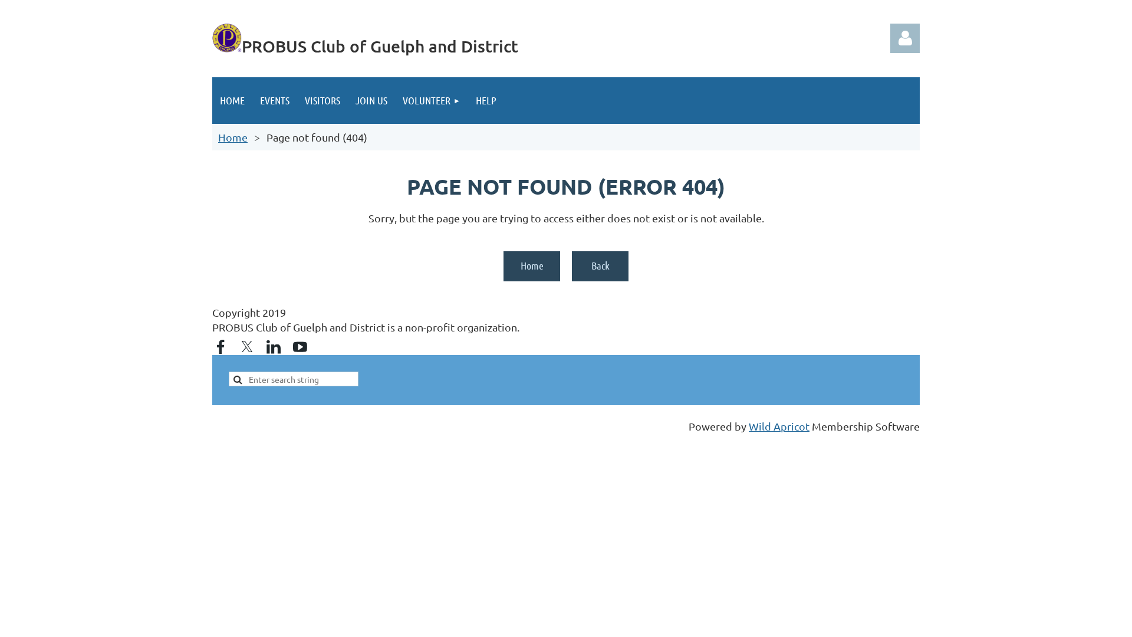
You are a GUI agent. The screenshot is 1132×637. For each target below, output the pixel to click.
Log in (905, 38)
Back (600, 265)
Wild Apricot (779, 426)
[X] (247, 347)
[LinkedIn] (273, 347)
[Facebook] (220, 347)
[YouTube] (300, 347)
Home (233, 137)
